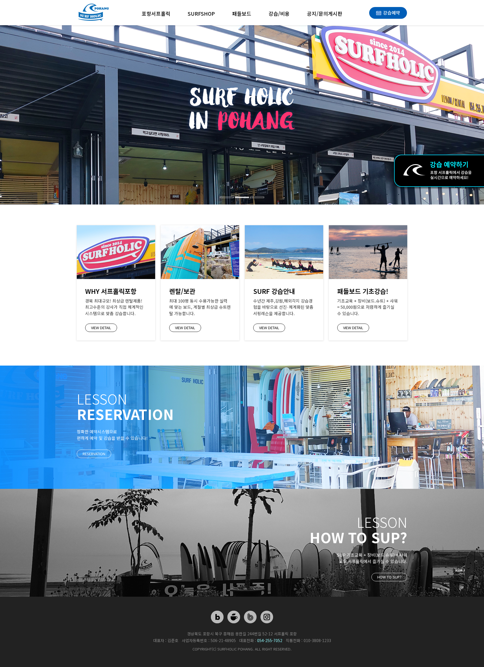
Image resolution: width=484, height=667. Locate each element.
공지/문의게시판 (324, 13)
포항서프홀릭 (156, 13)
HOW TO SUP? (389, 577)
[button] (36, 104)
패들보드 (241, 13)
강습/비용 (279, 13)
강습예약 (391, 12)
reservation (94, 453)
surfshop (201, 13)
